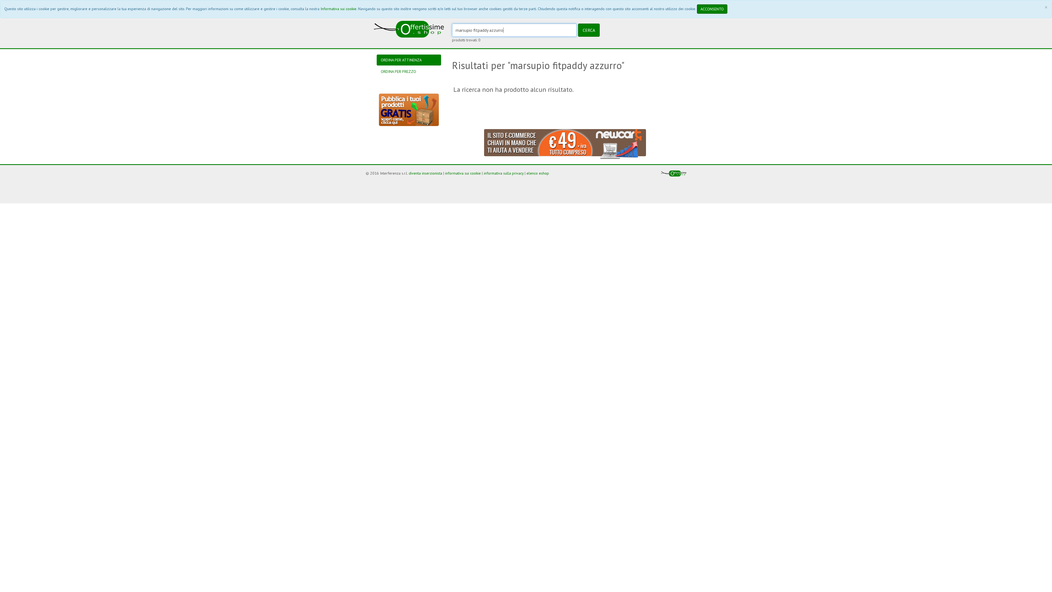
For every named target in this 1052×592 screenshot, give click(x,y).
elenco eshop (538, 173)
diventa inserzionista (425, 173)
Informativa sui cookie (338, 8)
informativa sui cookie (463, 173)
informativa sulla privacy (504, 173)
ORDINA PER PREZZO (398, 71)
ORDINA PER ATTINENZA (401, 60)
